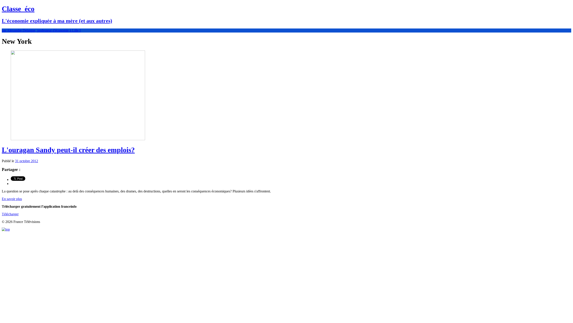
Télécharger (10, 214)
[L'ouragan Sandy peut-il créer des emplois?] (78, 139)
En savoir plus (12, 199)
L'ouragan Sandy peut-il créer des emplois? (68, 150)
